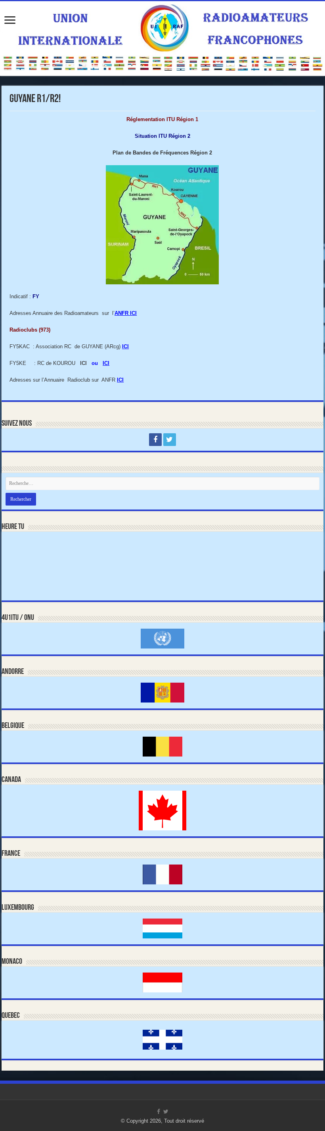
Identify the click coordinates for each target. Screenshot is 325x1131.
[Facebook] (155, 439)
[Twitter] (169, 439)
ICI (125, 346)
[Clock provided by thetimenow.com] (35, 553)
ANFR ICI (126, 313)
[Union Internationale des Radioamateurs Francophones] (162, 38)
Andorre (13, 672)
